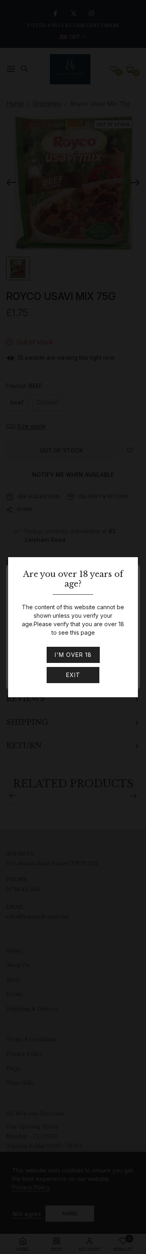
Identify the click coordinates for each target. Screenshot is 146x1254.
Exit (73, 674)
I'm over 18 (73, 654)
